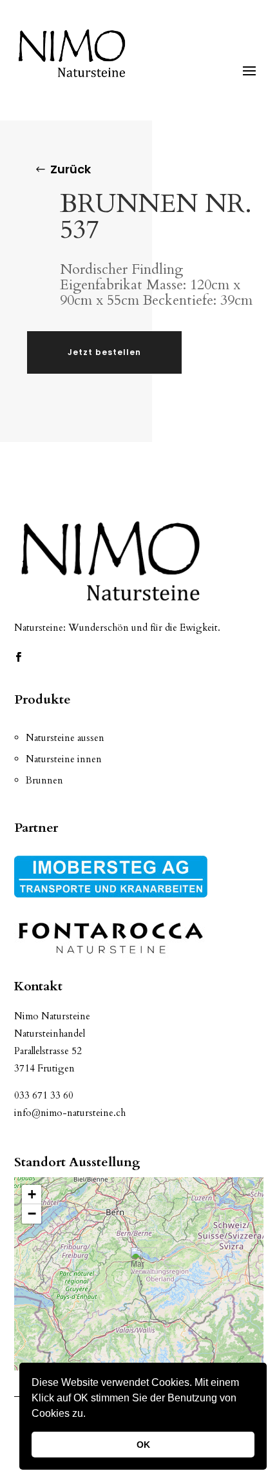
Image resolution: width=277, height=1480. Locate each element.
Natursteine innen (64, 759)
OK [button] (143, 1444)
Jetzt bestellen (104, 352)
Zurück (70, 169)
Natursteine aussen (65, 737)
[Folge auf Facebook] (18, 657)
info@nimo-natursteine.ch (70, 1112)
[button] (90, 1415)
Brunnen (44, 780)
